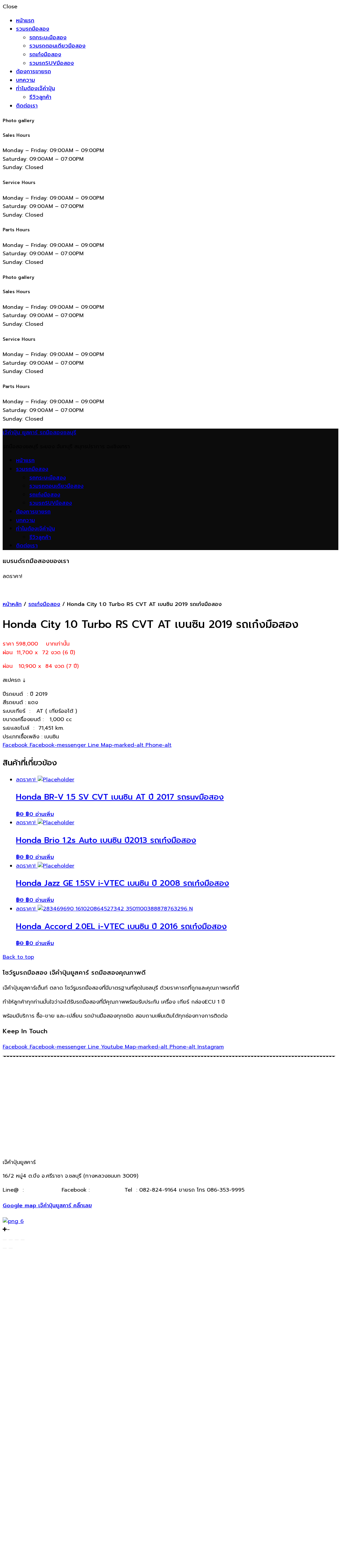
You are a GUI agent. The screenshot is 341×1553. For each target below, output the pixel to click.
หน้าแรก (25, 21)
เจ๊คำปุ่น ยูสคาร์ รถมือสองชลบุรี (39, 433)
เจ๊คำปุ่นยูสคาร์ (106, 1190)
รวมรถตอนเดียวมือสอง (57, 46)
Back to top (18, 957)
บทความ (25, 80)
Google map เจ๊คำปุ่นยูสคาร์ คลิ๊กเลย (47, 1206)
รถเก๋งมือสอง (45, 55)
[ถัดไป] (11, 1248)
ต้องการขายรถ (33, 72)
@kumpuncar (43, 1190)
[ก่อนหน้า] (5, 1248)
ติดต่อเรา (27, 106)
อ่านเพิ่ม (44, 814)
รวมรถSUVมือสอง (51, 63)
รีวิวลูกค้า (40, 97)
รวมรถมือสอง (32, 29)
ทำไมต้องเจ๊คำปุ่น (35, 89)
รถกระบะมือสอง (48, 38)
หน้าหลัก (12, 604)
